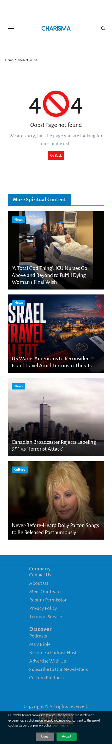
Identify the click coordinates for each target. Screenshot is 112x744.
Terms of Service (45, 616)
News (18, 219)
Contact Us (40, 574)
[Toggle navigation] (11, 28)
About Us (38, 583)
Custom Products (46, 677)
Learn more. (61, 725)
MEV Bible (40, 644)
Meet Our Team (45, 591)
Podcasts (38, 636)
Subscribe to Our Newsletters (58, 669)
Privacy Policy (43, 608)
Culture (19, 469)
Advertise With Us (47, 661)
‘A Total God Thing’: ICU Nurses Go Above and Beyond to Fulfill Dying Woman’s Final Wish (49, 275)
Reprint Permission (48, 600)
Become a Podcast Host (52, 652)
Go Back (56, 155)
